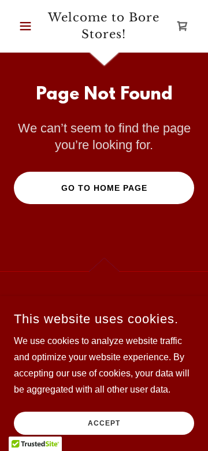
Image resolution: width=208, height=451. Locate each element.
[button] (27, 26)
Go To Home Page (104, 188)
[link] (104, 26)
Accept (104, 423)
